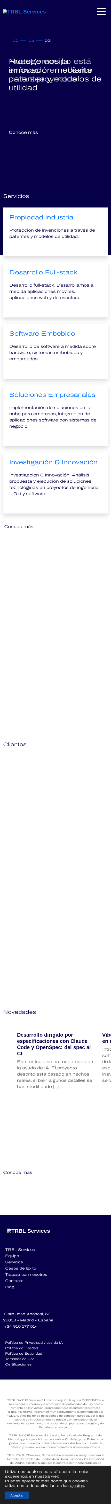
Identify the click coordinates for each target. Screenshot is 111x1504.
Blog (9, 1287)
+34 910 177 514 (21, 1326)
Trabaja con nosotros (26, 1275)
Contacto (14, 1281)
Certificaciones (18, 1364)
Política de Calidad (21, 1348)
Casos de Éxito (20, 1268)
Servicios (14, 1262)
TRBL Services (20, 1250)
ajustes (77, 1486)
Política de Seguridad (23, 1353)
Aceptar (17, 1495)
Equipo (12, 1256)
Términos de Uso (20, 1359)
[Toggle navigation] (102, 11)
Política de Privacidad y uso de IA (34, 1342)
